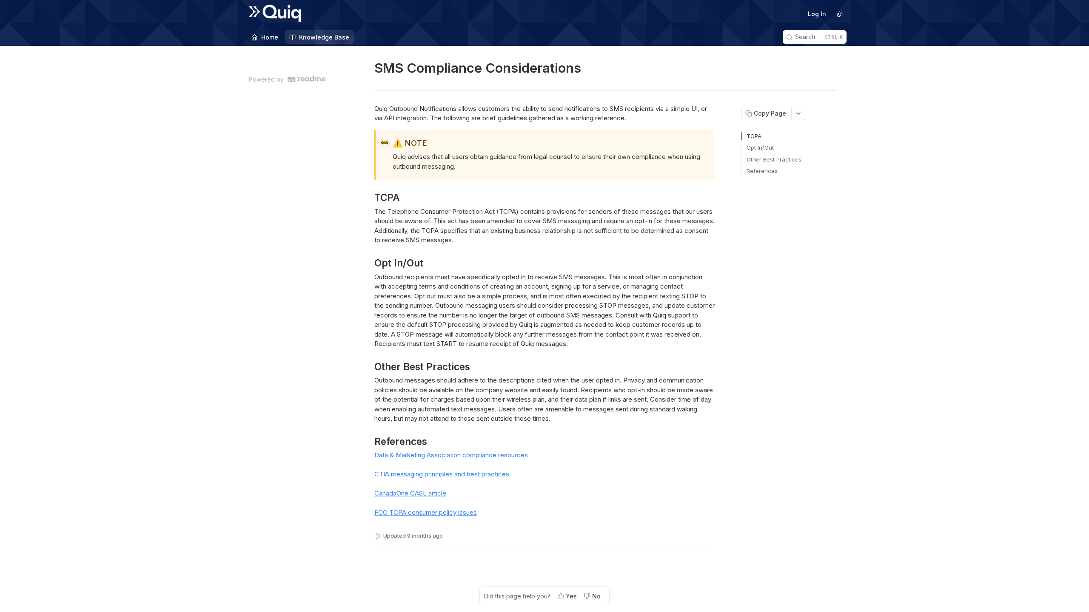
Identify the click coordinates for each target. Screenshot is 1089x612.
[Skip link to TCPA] (368, 198)
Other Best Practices (774, 159)
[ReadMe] (307, 79)
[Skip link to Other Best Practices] (368, 366)
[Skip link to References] (368, 442)
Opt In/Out (760, 147)
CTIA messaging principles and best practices (441, 474)
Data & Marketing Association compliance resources (451, 455)
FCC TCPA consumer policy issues (425, 512)
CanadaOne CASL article (410, 493)
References (762, 170)
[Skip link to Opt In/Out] (368, 263)
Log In (817, 13)
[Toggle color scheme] (840, 14)
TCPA (754, 136)
